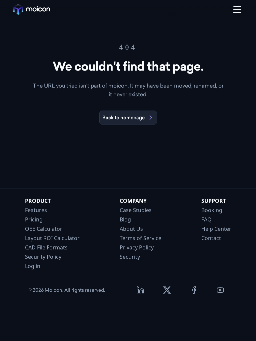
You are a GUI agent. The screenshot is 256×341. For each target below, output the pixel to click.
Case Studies (136, 210)
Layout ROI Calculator (52, 238)
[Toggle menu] (237, 9)
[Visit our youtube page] (220, 290)
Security (130, 256)
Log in (32, 266)
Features (36, 210)
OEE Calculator (43, 228)
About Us (131, 228)
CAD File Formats (46, 247)
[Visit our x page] (167, 290)
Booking (211, 210)
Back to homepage (123, 118)
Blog (125, 219)
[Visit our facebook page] (193, 290)
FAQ (206, 219)
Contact (211, 238)
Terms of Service (140, 238)
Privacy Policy (137, 247)
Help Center (216, 228)
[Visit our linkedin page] (140, 290)
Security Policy (43, 256)
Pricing (34, 219)
